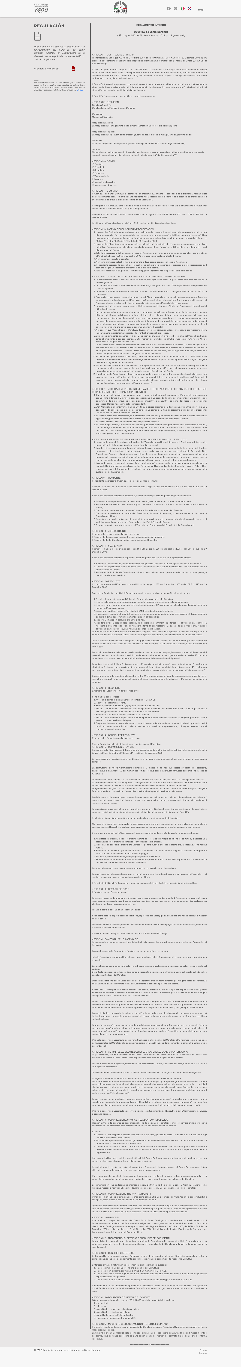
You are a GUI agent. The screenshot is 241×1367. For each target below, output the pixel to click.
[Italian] (181, 9)
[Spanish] (188, 9)
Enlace (80, 90)
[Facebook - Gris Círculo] (169, 8)
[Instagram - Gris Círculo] (175, 8)
